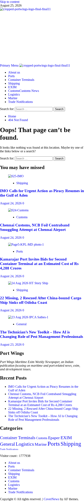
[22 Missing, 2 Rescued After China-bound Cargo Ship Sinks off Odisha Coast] (28, 283)
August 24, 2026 (11, 203)
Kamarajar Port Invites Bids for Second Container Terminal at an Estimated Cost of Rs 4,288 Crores (39, 263)
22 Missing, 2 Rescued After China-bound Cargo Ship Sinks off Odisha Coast (40, 300)
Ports (11, 76)
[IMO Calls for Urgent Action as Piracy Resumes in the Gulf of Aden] (16, 176)
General (21, 324)
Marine (12, 98)
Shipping (14, 83)
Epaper (54, 437)
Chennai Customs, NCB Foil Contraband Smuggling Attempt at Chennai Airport (35, 227)
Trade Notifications (20, 102)
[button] (9, 65)
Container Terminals (21, 79)
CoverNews (51, 499)
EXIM (12, 87)
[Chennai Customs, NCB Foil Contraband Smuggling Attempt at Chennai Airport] (18, 210)
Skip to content (9, 1)
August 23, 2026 (11, 344)
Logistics (14, 94)
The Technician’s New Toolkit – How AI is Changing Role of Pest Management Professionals (41, 334)
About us (14, 72)
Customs (23, 90)
